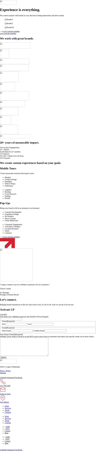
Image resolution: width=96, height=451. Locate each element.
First (3, 324)
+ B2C (7, 429)
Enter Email (6, 331)
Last (29, 324)
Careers (7, 431)
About (7, 410)
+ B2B (7, 427)
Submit (3, 357)
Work (7, 406)
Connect (8, 412)
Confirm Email (38, 331)
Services (8, 408)
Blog (6, 433)
